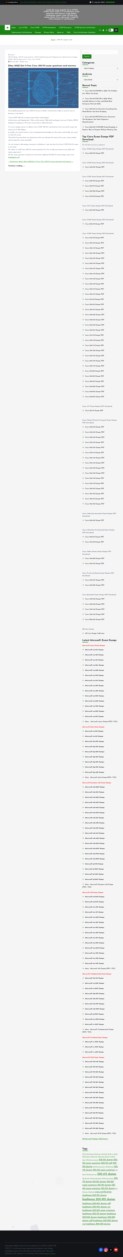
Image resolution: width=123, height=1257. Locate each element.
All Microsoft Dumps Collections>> (95, 1139)
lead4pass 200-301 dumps (94, 1195)
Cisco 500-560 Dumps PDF (95, 473)
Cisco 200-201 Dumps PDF (94, 520)
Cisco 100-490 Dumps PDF (94, 210)
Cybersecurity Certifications (22, 32)
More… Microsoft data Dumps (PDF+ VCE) (100, 777)
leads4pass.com (13, 157)
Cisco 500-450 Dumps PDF (95, 614)
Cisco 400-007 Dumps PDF (95, 167)
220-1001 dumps (109, 1166)
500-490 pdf (91, 1192)
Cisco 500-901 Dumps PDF (94, 488)
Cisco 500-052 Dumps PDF (95, 599)
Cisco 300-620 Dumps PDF (94, 315)
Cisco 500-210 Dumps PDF (94, 427)
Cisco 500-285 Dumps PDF (94, 585)
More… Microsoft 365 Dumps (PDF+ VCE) (100, 968)
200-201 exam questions (92, 1160)
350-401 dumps (104, 1185)
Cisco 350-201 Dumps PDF (94, 542)
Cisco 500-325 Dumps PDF (94, 447)
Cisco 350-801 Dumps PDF (94, 371)
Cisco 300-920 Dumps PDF (94, 191)
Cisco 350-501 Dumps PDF (94, 279)
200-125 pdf (101, 1156)
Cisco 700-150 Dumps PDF (94, 494)
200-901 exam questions (99, 1166)
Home (14, 27)
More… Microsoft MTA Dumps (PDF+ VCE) (100, 1133)
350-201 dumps (99, 1182)
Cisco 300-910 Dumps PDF (94, 181)
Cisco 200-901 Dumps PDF (94, 153)
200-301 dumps (106, 1160)
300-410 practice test (91, 1174)
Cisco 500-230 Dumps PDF (94, 432)
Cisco (29, 59)
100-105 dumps (90, 1154)
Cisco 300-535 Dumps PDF (94, 294)
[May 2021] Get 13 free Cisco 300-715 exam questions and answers (42, 66)
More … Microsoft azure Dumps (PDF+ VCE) (101, 721)
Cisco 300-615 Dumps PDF (94, 309)
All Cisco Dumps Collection (94, 633)
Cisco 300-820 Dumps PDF (94, 386)
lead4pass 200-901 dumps (98, 1199)
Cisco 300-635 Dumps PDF (94, 330)
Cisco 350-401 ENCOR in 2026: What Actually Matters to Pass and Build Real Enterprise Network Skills (97, 101)
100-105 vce (110, 1154)
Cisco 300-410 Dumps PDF (94, 243)
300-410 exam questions (104, 1170)
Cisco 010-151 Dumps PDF (94, 410)
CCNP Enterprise (65, 27)
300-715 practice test (20, 59)
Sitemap (38, 32)
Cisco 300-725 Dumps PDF (94, 356)
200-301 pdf (106, 1163)
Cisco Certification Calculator (84, 32)
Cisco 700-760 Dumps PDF (94, 504)
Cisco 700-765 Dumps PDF (94, 563)
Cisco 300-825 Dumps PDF (94, 391)
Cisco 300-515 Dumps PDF (94, 289)
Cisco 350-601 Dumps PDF (94, 299)
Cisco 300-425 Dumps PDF (94, 258)
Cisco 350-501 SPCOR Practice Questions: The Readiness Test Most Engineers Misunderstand (98, 119)
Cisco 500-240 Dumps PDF (95, 437)
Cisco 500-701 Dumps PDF (94, 478)
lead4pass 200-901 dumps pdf (96, 1203)
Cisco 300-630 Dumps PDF (94, 325)
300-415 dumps (106, 1174)
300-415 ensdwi (86, 1178)
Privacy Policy (49, 32)
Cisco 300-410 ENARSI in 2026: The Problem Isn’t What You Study (43, 2)
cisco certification (103, 1192)
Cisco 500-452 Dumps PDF (94, 458)
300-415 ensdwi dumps (95, 1178)
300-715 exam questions (26, 57)
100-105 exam (97, 1154)
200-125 (116, 1154)
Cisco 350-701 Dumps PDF (94, 335)
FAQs (69, 32)
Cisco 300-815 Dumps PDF (94, 381)
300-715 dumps (12, 57)
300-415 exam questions (107, 1178)
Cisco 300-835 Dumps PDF (94, 397)
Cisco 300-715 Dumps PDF (94, 345)
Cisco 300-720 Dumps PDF (94, 350)
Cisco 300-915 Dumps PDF (94, 186)
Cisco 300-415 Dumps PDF (94, 248)
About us (60, 32)
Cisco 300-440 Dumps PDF (94, 274)
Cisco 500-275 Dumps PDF (94, 580)
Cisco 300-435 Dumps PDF (94, 268)
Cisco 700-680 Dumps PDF (94, 558)
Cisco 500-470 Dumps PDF (94, 463)
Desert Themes (50, 1253)
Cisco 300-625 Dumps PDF (94, 320)
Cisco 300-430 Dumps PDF (94, 263)
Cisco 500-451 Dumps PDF (94, 452)
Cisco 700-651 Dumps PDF (94, 499)
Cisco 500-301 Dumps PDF (94, 442)
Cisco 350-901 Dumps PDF (94, 196)
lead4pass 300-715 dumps (94, 1214)
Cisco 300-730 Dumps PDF (94, 361)
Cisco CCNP (34, 27)
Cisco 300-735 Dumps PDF (94, 366)
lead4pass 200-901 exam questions (98, 1210)
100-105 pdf (104, 1154)
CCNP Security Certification (85, 27)
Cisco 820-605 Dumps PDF (94, 619)
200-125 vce (108, 1156)
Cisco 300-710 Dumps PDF (94, 340)
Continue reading (15, 166)
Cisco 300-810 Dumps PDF (94, 376)
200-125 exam (93, 1156)
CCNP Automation (49, 27)
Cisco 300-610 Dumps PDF (94, 304)
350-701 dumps (108, 1188)
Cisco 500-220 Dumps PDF (95, 604)
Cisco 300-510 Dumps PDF (94, 284)
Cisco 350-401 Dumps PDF (94, 238)
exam (12, 55)
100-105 (84, 1154)
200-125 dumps (86, 1156)
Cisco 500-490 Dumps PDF (95, 468)
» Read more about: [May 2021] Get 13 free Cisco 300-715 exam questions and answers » (40, 161)
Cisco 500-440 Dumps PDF (95, 609)
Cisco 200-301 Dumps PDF (94, 224)
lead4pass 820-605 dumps (98, 1224)
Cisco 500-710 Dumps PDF (94, 483)
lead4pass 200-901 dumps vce (96, 1207)
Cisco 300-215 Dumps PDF (94, 537)
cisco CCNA (23, 27)
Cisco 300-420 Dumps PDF (94, 253)
